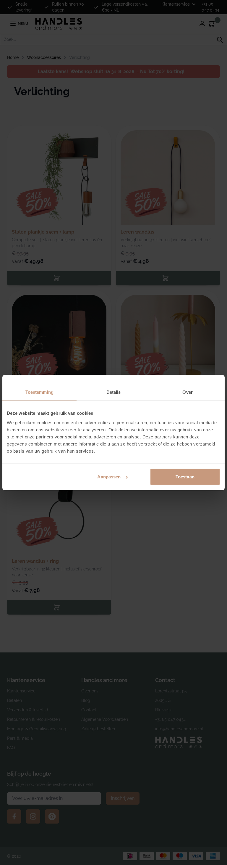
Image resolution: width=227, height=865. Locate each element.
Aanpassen (109, 476)
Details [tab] (113, 392)
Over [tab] (187, 392)
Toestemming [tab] (39, 392)
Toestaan (185, 476)
